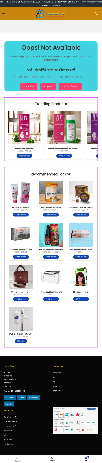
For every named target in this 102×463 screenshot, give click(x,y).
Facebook (9, 398)
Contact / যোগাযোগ (70, 86)
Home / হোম (29, 86)
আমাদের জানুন (57, 373)
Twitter (21, 398)
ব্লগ (54, 377)
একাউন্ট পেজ (56, 391)
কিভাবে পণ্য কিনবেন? (10, 417)
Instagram (33, 398)
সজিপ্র (6, 435)
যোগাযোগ (55, 386)
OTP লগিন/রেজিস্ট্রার (10, 421)
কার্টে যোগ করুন (25, 156)
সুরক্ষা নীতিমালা (8, 439)
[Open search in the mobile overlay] (17, 458)
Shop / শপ (48, 86)
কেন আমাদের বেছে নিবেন (11, 426)
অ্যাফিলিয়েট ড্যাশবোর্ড (10, 444)
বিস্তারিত (21, 341)
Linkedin (8, 404)
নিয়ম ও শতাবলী (8, 430)
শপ (54, 382)
